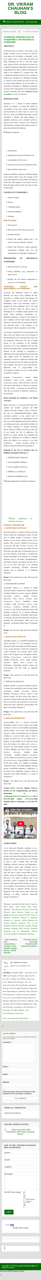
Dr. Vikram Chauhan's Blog (20, 8)
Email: (7, 1160)
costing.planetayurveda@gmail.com (16, 796)
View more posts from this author (15, 1018)
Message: (8, 1174)
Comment (7, 1042)
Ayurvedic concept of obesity (20, 915)
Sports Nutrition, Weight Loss (23, 912)
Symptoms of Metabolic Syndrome (22, 934)
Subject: (8, 1167)
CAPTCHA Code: (30, 1200)
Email (5, 1074)
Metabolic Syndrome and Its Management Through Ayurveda (21, 931)
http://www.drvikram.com (20, 965)
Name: (7, 1153)
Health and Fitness (20, 1228)
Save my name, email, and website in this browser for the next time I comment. (19, 1093)
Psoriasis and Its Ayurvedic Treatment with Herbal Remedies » (29, 943)
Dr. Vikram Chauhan (30, 31)
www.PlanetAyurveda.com (13, 1013)
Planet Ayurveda (16, 788)
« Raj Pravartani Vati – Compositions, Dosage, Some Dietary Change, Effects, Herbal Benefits (10, 946)
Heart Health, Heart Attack (26, 907)
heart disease (29, 117)
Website (6, 1082)
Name (6, 1067)
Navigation (31, 22)
